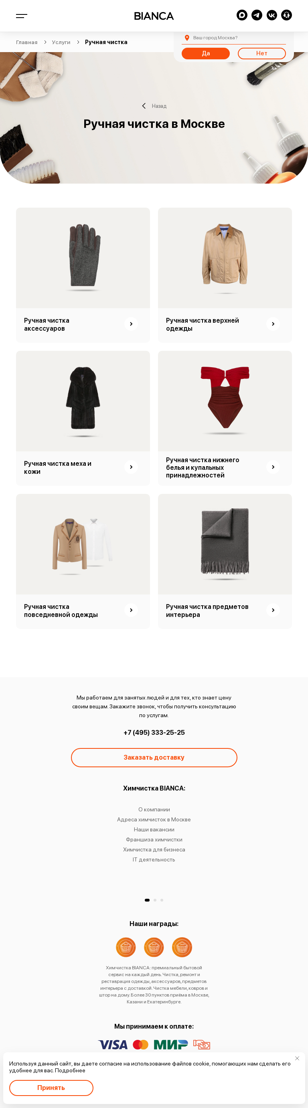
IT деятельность (154, 859)
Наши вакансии (154, 829)
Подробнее (70, 1070)
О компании (154, 809)
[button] (147, 900)
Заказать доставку (154, 757)
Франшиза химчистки (154, 839)
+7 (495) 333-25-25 (154, 732)
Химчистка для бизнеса (154, 849)
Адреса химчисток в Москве (154, 819)
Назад (159, 106)
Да (206, 53)
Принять (51, 1088)
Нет (261, 53)
